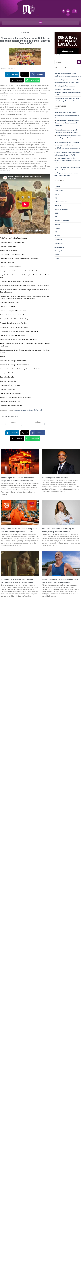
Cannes (57, 194)
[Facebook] (63, 11)
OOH (56, 232)
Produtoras (58, 239)
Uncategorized (59, 251)
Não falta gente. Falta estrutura (65, 86)
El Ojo (57, 213)
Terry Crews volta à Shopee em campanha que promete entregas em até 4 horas (67, 92)
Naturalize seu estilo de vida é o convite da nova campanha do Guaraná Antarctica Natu (67, 160)
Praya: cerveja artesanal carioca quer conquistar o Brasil (66, 174)
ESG (56, 217)
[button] (40, 22)
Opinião (57, 236)
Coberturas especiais (61, 202)
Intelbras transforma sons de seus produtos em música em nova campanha (68, 75)
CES (56, 198)
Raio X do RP (59, 243)
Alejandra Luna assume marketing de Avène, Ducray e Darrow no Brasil (67, 99)
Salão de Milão (59, 247)
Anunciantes (25, 32)
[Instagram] (68, 14)
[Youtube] (68, 11)
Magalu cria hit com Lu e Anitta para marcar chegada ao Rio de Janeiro (67, 137)
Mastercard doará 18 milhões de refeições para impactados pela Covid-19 (67, 115)
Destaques (58, 205)
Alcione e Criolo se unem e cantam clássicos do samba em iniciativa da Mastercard (67, 123)
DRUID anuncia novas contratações (68, 148)
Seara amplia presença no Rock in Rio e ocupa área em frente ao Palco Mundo (67, 81)
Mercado (57, 228)
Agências (57, 186)
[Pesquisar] (76, 11)
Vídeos (57, 258)
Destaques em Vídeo (61, 209)
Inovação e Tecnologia (62, 220)
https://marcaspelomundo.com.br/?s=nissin (28, 410)
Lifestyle (57, 224)
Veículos (57, 255)
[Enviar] (79, 62)
